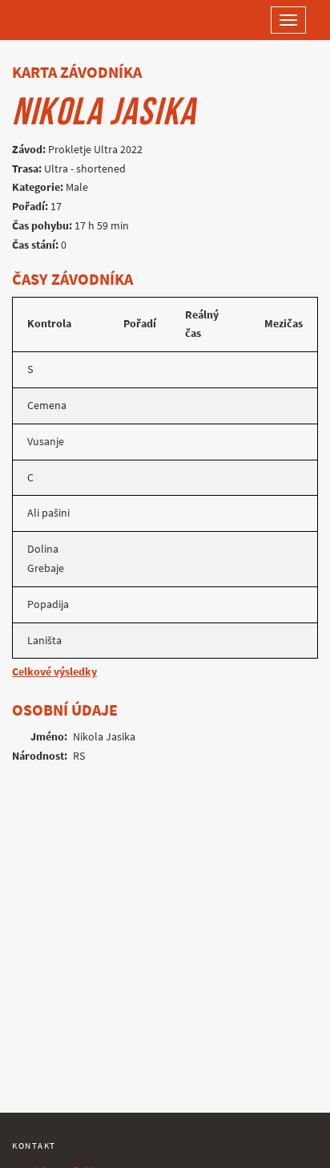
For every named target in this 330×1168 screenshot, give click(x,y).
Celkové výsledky (54, 671)
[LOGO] (64, 20)
